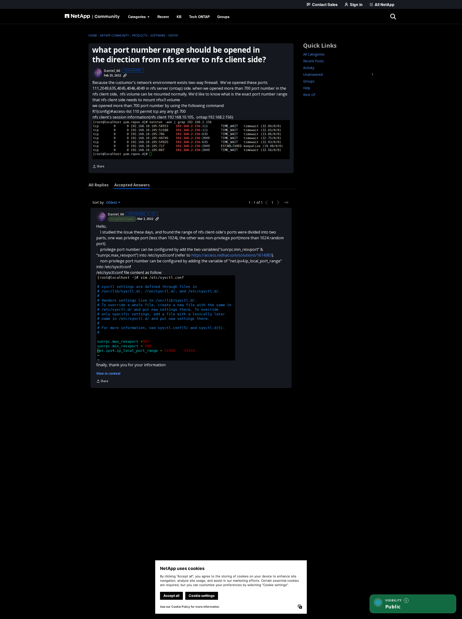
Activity (308, 67)
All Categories (314, 54)
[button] (191, 139)
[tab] (98, 185)
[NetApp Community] (92, 16)
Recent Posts (313, 61)
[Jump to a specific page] (286, 202)
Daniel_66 (112, 71)
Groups (308, 81)
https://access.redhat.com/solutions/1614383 (231, 255)
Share (98, 166)
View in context (108, 373)
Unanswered (338, 74)
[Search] (393, 16)
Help (306, 88)
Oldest (112, 202)
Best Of (309, 94)
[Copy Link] (125, 75)
